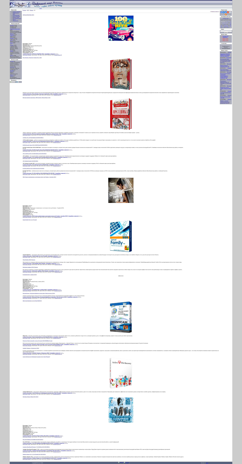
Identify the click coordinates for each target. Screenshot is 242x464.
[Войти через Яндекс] (228, 12)
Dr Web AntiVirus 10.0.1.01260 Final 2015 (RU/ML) (33, 168)
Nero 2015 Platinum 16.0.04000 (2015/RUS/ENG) (33, 439)
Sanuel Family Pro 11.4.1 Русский (30, 219)
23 (227, 25)
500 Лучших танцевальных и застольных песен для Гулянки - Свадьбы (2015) (39, 177)
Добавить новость (215, 11)
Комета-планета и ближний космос (224, 66)
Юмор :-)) (12, 75)
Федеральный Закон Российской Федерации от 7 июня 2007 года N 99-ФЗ (225, 60)
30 (227, 27)
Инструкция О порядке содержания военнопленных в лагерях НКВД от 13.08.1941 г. (225, 76)
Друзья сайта (15, 20)
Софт (11, 35)
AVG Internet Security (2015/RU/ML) (30, 161)
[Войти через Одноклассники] (226, 14)
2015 (28, 10)
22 (225, 25)
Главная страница (16, 11)
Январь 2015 (226, 18)
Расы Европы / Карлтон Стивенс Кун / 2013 (32, 57)
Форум (14, 19)
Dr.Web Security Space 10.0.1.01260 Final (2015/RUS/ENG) (35, 145)
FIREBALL (225, 37)
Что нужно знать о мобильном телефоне (224, 70)
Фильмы (12, 25)
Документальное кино (15, 28)
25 (230, 25)
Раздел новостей (16, 16)
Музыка (12, 38)
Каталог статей (16, 17)
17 (228, 24)
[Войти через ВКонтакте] (224, 12)
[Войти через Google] (230, 12)
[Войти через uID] (221, 12)
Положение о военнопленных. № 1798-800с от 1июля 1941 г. (225, 83)
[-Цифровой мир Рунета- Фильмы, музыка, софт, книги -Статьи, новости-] (47, 7)
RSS (231, 0)
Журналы (12, 34)
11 (230, 22)
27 (222, 27)
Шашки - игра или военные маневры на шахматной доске (224, 102)
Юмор (11, 42)
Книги (11, 33)
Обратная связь (16, 15)
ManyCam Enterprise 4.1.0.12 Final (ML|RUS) (32, 300)
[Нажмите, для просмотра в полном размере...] (120, 40)
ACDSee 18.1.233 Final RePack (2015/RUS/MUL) (33, 137)
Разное (11, 55)
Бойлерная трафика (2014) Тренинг (30, 267)
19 (221, 25)
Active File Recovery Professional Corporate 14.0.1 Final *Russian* (36, 356)
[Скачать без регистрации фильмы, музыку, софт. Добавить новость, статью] (20, 7)
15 (225, 24)
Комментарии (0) (58, 55)
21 (224, 25)
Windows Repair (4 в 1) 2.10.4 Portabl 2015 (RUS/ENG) (34, 454)
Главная (40, 8)
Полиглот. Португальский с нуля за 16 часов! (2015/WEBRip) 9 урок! (37, 340)
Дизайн (11, 45)
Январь (31, 10)
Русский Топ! (226, 36)
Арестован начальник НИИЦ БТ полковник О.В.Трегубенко (225, 55)
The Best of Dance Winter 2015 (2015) (30, 396)
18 (230, 24)
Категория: (25, 55)
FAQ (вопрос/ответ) (17, 18)
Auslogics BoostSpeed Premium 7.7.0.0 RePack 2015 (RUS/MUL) (36, 447)
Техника (12, 61)
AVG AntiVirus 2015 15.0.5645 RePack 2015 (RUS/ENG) (34, 153)
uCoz (207, 462)
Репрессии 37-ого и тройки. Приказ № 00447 (225, 88)
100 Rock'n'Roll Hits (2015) (28, 14)
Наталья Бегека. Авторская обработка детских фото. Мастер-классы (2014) (39, 293)
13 (222, 24)
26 (221, 27)
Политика (12, 67)
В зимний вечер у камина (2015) (30, 274)
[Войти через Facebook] (226, 12)
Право (11, 71)
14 (224, 24)
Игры (11, 40)
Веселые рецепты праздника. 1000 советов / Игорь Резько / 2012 (36, 97)
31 (228, 27)
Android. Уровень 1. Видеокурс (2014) (31, 348)
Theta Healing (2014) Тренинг (29, 259)
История (12, 70)
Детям (11, 50)
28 (224, 27)
